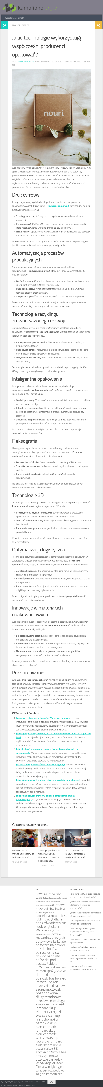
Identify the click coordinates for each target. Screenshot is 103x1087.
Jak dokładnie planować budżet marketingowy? (40, 764)
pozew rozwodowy (48, 936)
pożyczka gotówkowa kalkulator (51, 939)
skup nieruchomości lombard (46, 1027)
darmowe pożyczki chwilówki (50, 907)
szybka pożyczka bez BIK (48, 1046)
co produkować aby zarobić (58, 898)
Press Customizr (32, 1085)
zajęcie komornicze (49, 1074)
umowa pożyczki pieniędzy (49, 1057)
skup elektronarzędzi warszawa (48, 1012)
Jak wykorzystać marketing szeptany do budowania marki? (23, 854)
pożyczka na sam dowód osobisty (49, 954)
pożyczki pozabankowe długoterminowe (49, 993)
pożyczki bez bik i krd (51, 978)
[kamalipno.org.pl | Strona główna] (30, 7)
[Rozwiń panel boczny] (4, 25)
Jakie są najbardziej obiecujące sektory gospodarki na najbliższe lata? (84, 958)
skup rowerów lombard (49, 1039)
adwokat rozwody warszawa (48, 895)
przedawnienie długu (50, 1001)
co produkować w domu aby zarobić (47, 902)
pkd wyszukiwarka (43, 934)
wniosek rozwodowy (50, 1070)
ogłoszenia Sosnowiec (58, 931)
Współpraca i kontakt (14, 18)
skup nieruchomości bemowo (48, 1019)
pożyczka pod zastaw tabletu (47, 962)
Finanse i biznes (20, 25)
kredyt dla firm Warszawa (49, 928)
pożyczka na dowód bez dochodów (50, 947)
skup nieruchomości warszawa (46, 1034)
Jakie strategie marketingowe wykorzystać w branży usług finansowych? (82, 931)
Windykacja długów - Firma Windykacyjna (50, 1065)
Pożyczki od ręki (47, 982)
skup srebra (44, 1045)
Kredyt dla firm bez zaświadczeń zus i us (51, 923)
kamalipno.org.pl (26, 62)
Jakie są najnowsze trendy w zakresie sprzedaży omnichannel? (48, 780)
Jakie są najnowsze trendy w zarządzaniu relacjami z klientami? (75, 854)
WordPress (13, 1085)
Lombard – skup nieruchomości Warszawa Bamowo (43, 718)
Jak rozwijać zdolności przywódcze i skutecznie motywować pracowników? (85, 905)
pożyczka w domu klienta (51, 973)
